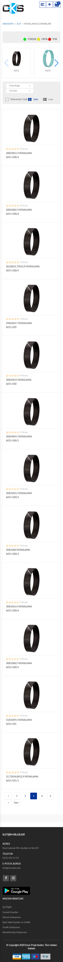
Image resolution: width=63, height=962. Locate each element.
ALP (19, 24)
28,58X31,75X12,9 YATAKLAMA (23, 266)
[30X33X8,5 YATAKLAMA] (31, 638)
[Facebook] (6, 878)
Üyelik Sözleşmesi (11, 927)
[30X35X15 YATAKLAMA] (31, 354)
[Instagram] (13, 878)
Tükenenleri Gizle (18, 99)
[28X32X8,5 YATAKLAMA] (31, 184)
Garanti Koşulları (10, 912)
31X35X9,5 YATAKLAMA (19, 720)
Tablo (35, 99)
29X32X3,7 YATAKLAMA (19, 323)
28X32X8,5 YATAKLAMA (19, 210)
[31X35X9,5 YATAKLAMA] (31, 694)
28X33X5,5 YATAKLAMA (19, 153)
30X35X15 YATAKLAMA (18, 380)
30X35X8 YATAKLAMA (18, 550)
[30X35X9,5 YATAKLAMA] (31, 468)
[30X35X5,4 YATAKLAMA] (31, 581)
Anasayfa (8, 24)
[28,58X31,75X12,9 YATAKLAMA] (31, 241)
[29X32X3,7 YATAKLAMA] (31, 298)
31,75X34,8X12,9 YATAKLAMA (22, 777)
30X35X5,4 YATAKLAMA (19, 607)
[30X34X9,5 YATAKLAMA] (31, 411)
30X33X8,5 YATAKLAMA (19, 663)
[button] (56, 63)
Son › (16, 803)
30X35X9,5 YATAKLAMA (19, 493)
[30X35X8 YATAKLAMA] (31, 524)
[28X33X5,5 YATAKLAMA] (31, 128)
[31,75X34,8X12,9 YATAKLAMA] (31, 751)
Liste (50, 99)
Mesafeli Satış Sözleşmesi (15, 932)
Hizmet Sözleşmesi (12, 917)
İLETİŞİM (7, 907)
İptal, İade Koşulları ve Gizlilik (16, 922)
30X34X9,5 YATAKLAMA (19, 437)
